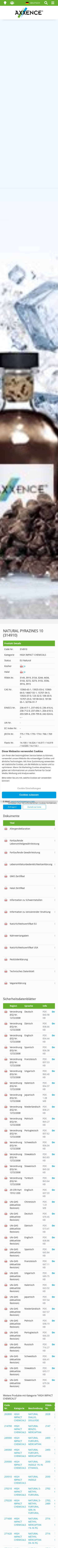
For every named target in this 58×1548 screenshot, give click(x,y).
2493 (47, 1437)
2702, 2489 (48, 1502)
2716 (47, 1518)
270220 (8, 1500)
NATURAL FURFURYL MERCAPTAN (34, 1441)
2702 (47, 1488)
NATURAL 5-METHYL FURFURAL (34, 1491)
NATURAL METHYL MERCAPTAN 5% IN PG (34, 1538)
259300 (8, 1461)
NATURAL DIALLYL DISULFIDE (33, 1417)
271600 (8, 1518)
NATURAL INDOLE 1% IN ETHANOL (35, 1464)
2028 (47, 1414)
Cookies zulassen (29, 794)
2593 (47, 1461)
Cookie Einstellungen (29, 788)
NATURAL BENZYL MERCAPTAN (34, 1429)
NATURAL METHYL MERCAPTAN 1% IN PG (34, 1523)
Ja (24, 666)
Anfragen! (12, 807)
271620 (8, 1533)
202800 (8, 1414)
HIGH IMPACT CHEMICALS (20, 1417)
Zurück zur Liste (34, 807)
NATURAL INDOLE (33, 1478)
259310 (8, 1476)
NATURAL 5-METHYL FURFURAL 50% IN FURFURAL (34, 1506)
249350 (8, 1449)
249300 (8, 1437)
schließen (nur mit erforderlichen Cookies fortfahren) (32, 803)
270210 (8, 1488)
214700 (8, 1425)
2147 (47, 1425)
